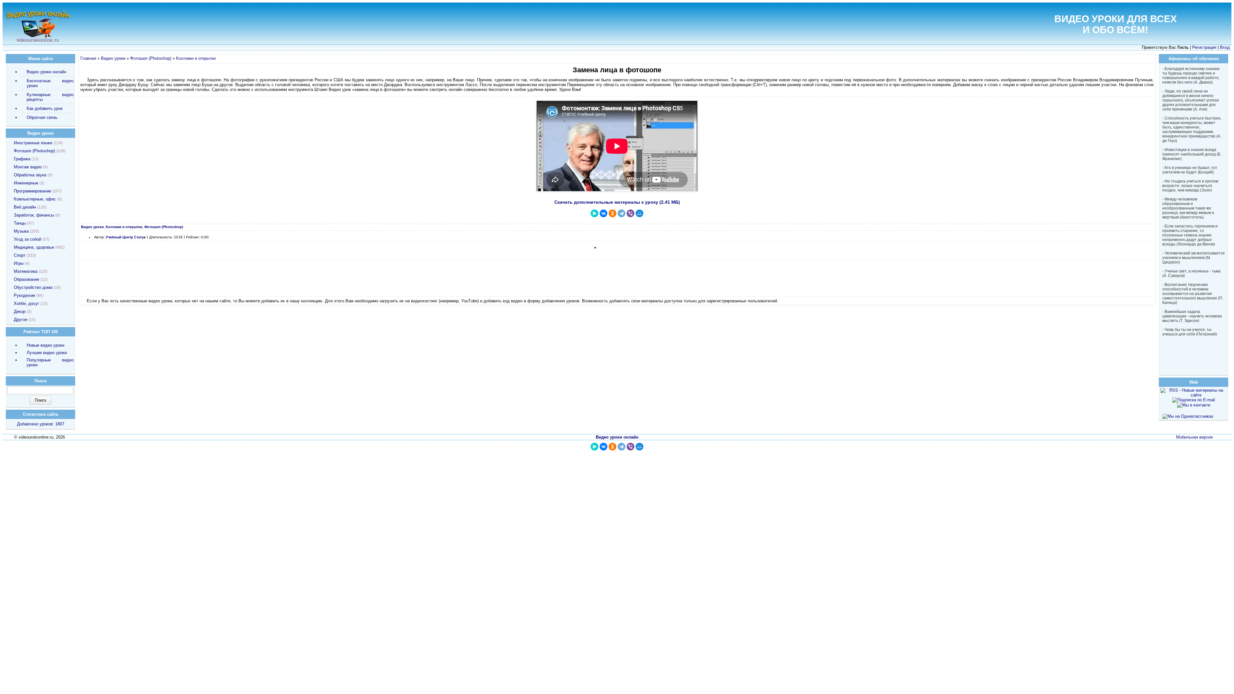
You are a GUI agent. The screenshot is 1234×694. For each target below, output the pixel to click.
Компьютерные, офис (35, 199)
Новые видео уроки (45, 345)
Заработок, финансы (34, 215)
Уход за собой (27, 239)
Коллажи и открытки (196, 58)
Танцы (20, 223)
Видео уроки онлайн (46, 71)
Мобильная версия (1194, 437)
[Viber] (630, 213)
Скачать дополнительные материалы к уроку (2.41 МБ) (617, 202)
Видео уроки (113, 58)
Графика (22, 158)
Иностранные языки (33, 142)
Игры (18, 263)
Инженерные (26, 183)
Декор (19, 311)
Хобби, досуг (26, 303)
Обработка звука (30, 175)
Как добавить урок (45, 108)
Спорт (19, 255)
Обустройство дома (33, 287)
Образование (26, 279)
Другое (20, 319)
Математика (25, 271)
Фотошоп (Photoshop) (150, 58)
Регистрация (1204, 47)
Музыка (21, 231)
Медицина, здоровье (34, 247)
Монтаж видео (28, 167)
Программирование (32, 191)
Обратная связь (42, 117)
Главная (88, 58)
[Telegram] (621, 213)
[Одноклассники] (612, 213)
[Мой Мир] (639, 213)
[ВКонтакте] (603, 213)
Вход (1225, 47)
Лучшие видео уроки (47, 352)
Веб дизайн (25, 207)
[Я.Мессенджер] (594, 213)
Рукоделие (24, 295)
